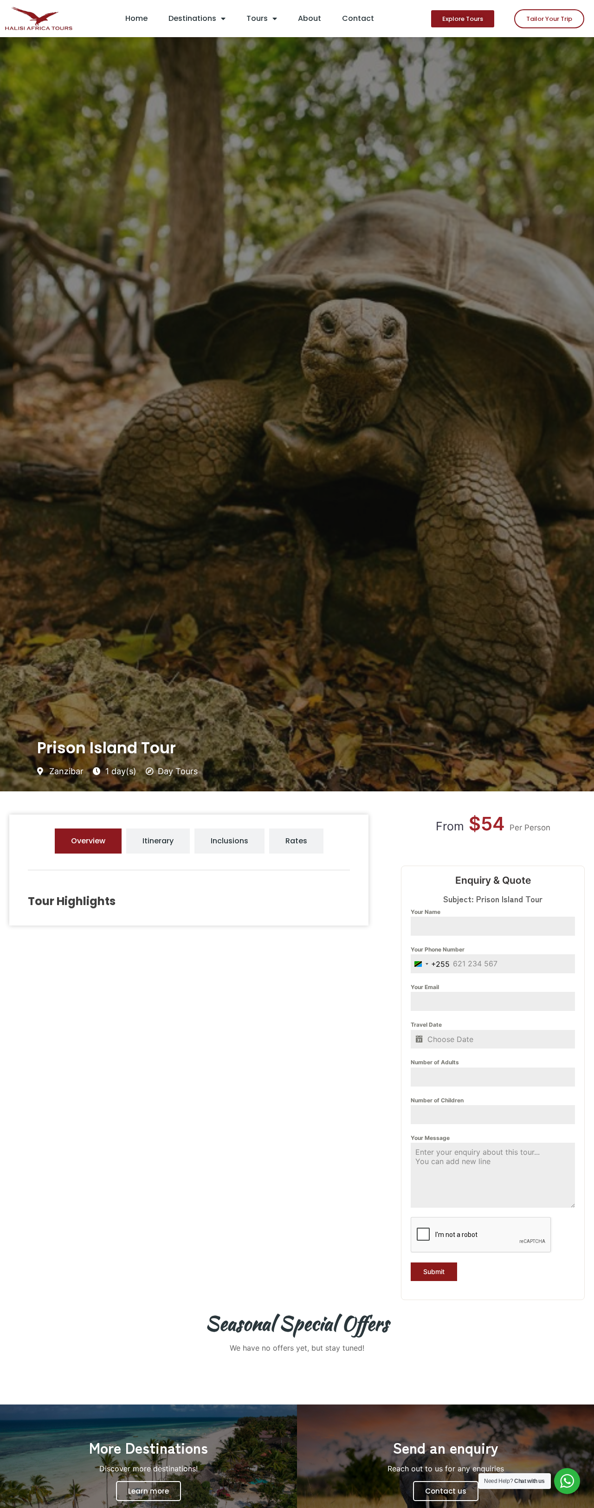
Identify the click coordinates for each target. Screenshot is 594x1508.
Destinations (192, 18)
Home (136, 18)
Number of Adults (435, 1062)
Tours (257, 18)
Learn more (148, 1491)
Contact (358, 18)
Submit (434, 1271)
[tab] (88, 841)
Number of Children (437, 1100)
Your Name (425, 911)
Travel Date (426, 1024)
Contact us (445, 1491)
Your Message (430, 1137)
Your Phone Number (438, 949)
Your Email (425, 987)
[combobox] (430, 963)
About (309, 18)
